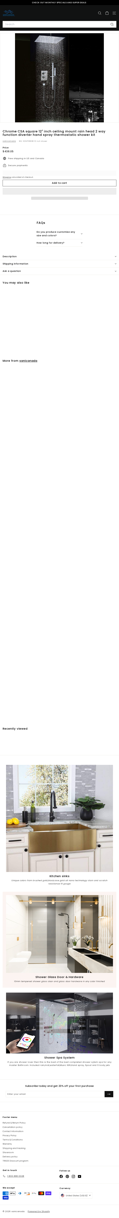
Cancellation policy (12, 1127)
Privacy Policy (10, 1135)
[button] (59, 191)
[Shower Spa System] (59, 1023)
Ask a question (12, 271)
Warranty (7, 1144)
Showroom (8, 1152)
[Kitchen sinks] (59, 818)
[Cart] (107, 13)
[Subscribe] (109, 1094)
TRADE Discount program (15, 1160)
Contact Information (13, 1131)
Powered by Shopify (39, 1211)
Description (10, 256)
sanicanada (9, 141)
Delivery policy (10, 1156)
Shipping (7, 177)
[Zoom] (114, 118)
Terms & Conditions (13, 1139)
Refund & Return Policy (14, 1122)
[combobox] (59, 24)
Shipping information (15, 263)
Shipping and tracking (14, 1148)
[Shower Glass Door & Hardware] (59, 934)
